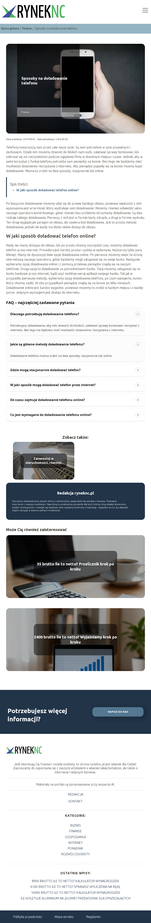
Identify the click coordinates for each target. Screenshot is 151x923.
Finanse (27, 28)
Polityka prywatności (27, 916)
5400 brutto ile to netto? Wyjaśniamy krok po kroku (75, 639)
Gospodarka (75, 837)
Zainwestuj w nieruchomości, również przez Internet (44, 461)
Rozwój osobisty (75, 854)
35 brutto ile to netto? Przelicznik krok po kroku (75, 566)
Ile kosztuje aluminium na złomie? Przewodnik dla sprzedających (75, 898)
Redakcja (75, 794)
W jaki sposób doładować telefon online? (47, 190)
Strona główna (10, 28)
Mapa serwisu (64, 916)
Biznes (75, 825)
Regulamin (93, 916)
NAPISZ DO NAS (118, 711)
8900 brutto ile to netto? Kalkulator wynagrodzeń (75, 881)
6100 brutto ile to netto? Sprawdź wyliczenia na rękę (75, 886)
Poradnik (75, 848)
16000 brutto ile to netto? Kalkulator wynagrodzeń (75, 892)
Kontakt (75, 801)
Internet (75, 842)
